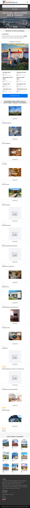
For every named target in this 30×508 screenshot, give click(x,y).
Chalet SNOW (5, 184)
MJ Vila (4, 431)
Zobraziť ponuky (15, 41)
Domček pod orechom (8, 266)
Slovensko (5, 34)
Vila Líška (4, 164)
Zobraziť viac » (15, 95)
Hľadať (16, 9)
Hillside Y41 (5, 348)
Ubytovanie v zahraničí (8, 494)
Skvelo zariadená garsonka (9, 245)
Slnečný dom (5, 286)
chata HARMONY (6, 143)
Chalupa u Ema (6, 327)
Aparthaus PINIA (6, 225)
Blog (3, 496)
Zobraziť (15, 118)
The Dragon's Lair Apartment (10, 389)
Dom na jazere (6, 204)
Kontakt (4, 498)
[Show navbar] (27, 2)
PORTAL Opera (5, 410)
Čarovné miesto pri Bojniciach (10, 307)
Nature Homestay (6, 123)
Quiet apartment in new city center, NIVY (13, 369)
